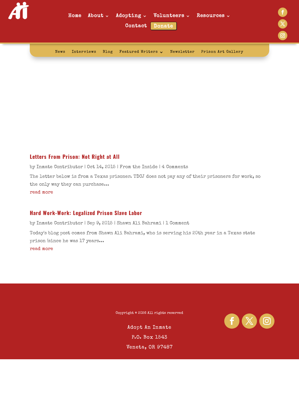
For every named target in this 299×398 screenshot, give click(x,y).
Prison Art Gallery (222, 52)
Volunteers (169, 15)
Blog (108, 52)
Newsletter (182, 52)
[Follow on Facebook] (282, 12)
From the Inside (139, 167)
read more (41, 192)
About (96, 15)
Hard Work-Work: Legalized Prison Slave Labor (86, 212)
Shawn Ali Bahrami (139, 223)
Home (74, 15)
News (60, 52)
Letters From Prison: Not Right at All (75, 156)
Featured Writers (138, 52)
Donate (163, 26)
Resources (211, 15)
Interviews (84, 52)
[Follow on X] (282, 24)
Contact (136, 26)
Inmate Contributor (59, 167)
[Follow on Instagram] (282, 35)
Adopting (128, 15)
